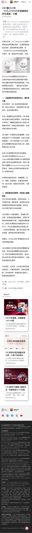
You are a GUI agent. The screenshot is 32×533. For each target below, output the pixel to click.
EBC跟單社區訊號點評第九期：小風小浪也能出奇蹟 (15, 353)
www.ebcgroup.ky (6, 440)
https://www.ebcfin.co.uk (7, 435)
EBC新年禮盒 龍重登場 (15, 288)
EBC (13, 41)
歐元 (3, 171)
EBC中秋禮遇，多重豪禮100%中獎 (15, 319)
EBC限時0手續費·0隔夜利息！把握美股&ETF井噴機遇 (16, 388)
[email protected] (5, 485)
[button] (26, 528)
